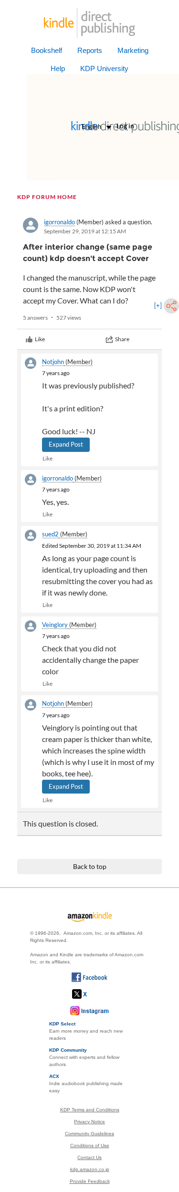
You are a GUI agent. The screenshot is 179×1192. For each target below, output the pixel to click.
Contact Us (89, 1157)
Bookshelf (46, 50)
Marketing (132, 50)
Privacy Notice (89, 1121)
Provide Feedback (90, 1181)
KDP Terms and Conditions (89, 1109)
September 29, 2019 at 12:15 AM (85, 231)
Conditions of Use (89, 1145)
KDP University (104, 68)
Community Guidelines (89, 1133)
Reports (89, 50)
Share (122, 339)
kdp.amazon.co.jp (89, 1169)
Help (58, 68)
